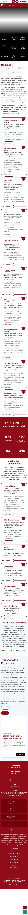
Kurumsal (14, 851)
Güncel (14, 865)
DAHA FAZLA (8, 143)
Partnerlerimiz (14, 859)
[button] (2, 9)
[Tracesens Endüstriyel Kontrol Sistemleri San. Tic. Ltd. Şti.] (13, 5)
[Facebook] (21, 1)
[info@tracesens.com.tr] (9, 2)
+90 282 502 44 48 (4, 2)
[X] (22, 1)
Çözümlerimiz (14, 862)
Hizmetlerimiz (14, 856)
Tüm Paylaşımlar (5, 707)
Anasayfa (15, 848)
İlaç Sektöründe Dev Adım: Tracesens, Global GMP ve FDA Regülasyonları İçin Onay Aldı (12, 736)
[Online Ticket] (25, 907)
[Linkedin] (25, 1)
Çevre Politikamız (14, 853)
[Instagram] (24, 1)
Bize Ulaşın (14, 868)
